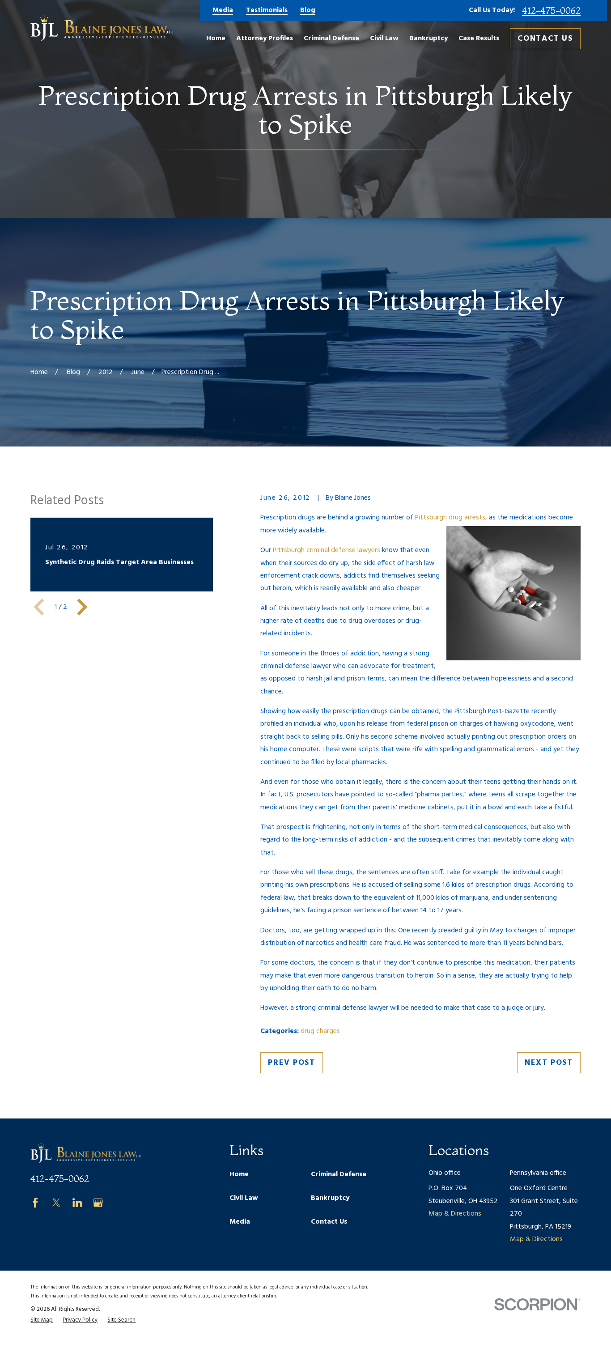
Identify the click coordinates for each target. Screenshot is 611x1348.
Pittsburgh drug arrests (450, 517)
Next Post (549, 1062)
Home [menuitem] (215, 38)
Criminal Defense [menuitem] (331, 38)
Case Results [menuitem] (478, 38)
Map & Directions (455, 1214)
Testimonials (267, 10)
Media (222, 10)
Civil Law (243, 1198)
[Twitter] (56, 1203)
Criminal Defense (338, 1174)
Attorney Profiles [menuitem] (264, 38)
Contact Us (545, 38)
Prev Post (291, 1062)
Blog (307, 10)
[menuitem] (41, 1320)
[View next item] (82, 607)
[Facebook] (35, 1203)
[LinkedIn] (77, 1203)
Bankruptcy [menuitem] (428, 38)
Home (239, 1174)
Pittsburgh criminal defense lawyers (326, 550)
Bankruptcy (330, 1198)
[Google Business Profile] (98, 1203)
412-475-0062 (551, 10)
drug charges (320, 1031)
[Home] (101, 28)
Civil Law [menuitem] (384, 38)
